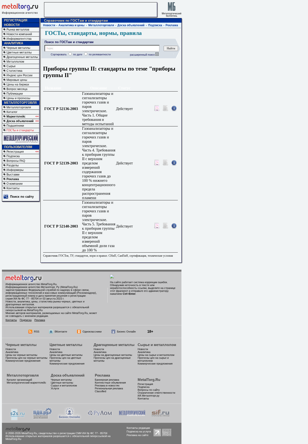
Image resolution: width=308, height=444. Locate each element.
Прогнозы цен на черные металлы (26, 357)
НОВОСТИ (11, 25)
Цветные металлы (19, 52)
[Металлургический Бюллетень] (132, 418)
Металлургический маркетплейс (26, 382)
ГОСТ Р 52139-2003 (62, 163)
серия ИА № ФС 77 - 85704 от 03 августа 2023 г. (35, 298)
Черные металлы (18, 48)
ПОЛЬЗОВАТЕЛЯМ (18, 147)
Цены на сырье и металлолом (156, 354)
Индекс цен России (19, 75)
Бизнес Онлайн (126, 331)
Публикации (14, 93)
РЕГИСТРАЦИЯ (15, 20)
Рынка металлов (17, 29)
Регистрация (15, 151)
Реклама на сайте (137, 435)
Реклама (12, 179)
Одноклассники (92, 331)
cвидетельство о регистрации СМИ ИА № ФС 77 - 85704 (72, 433)
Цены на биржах (17, 84)
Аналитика (12, 352)
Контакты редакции (138, 427)
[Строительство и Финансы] (160, 418)
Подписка (13, 156)
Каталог (11, 112)
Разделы (12, 165)
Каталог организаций (19, 379)
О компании (14, 183)
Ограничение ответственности (156, 392)
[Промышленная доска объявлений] (42, 419)
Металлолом (15, 61)
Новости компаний (19, 34)
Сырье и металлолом (157, 345)
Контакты (12, 188)
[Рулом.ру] (99, 418)
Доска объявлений (19, 121)
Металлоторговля (18, 107)
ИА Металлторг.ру (149, 395)
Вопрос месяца (16, 89)
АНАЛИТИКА (13, 43)
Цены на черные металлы (21, 354)
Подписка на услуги (139, 431)
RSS (36, 331)
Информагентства (19, 38)
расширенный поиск (142, 54)
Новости (49, 25)
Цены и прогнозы (18, 98)
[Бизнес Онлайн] (69, 418)
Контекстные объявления (110, 382)
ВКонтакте (61, 331)
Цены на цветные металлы (66, 354)
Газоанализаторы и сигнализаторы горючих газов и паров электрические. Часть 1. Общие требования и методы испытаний (98, 108)
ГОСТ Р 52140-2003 (62, 226)
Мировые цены (16, 80)
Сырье (11, 66)
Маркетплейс (16, 116)
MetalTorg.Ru (149, 380)
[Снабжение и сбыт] (17, 419)
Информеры (15, 170)
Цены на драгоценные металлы (113, 354)
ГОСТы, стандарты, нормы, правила (93, 33)
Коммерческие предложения (23, 360)
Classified (100, 391)
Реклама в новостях (107, 385)
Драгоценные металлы (22, 57)
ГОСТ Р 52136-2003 (62, 109)
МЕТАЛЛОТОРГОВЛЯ (20, 102)
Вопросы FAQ (15, 161)
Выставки (12, 174)
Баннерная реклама (107, 379)
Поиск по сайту (22, 196)
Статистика (14, 70)
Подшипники (15, 125)
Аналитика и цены (71, 25)
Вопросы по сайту (149, 389)
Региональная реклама (109, 388)
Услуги (55, 388)
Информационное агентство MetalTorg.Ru (31, 284)
